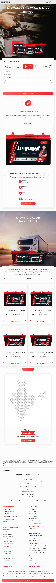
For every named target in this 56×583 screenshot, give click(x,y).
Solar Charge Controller (35, 521)
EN (52, 2)
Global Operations (7, 554)
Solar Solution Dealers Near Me (36, 553)
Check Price (32, 528)
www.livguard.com (28, 489)
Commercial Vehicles (8, 536)
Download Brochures (34, 540)
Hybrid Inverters (33, 518)
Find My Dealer (28, 440)
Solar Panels (32, 509)
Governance (6, 561)
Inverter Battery (7, 514)
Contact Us (31, 558)
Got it (28, 580)
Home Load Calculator (34, 533)
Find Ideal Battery (28, 93)
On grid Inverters (33, 514)
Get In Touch (28, 477)
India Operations (7, 551)
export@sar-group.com (28, 494)
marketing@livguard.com (28, 491)
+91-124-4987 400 (28, 483)
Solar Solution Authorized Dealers (37, 550)
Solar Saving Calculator (34, 538)
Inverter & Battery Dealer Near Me (37, 548)
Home (4, 466)
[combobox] (28, 74)
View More (28, 369)
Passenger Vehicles (7, 534)
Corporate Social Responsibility (11, 556)
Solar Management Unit (35, 523)
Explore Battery (28, 203)
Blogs (4, 563)
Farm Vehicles (6, 539)
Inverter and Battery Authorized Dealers (39, 546)
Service (30, 561)
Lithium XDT (6, 524)
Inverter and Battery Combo (10, 516)
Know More (28, 278)
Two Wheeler (6, 529)
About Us (5, 549)
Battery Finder (11, 466)
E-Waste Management (8, 558)
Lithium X (5, 522)
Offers (30, 531)
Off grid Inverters (33, 516)
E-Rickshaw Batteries (8, 541)
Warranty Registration (34, 563)
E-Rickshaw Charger (8, 543)
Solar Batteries (32, 511)
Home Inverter (6, 509)
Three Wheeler (6, 532)
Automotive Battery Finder (35, 535)
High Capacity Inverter (8, 511)
